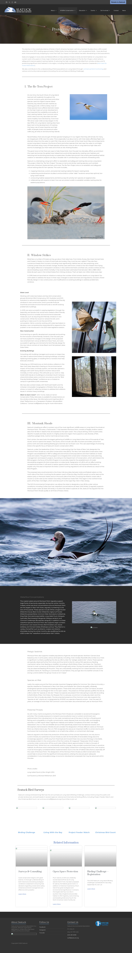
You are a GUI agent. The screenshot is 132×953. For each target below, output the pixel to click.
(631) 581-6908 (71, 935)
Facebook (42, 927)
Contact (116, 10)
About (53, 10)
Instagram (42, 930)
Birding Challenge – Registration (98, 873)
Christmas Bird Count (105, 832)
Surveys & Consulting (30, 871)
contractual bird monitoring (93, 69)
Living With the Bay (52, 832)
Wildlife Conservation (67, 10)
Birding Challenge (26, 832)
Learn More (22, 894)
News (124, 10)
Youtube (42, 933)
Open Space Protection (65, 871)
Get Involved (104, 10)
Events (93, 10)
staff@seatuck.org (73, 938)
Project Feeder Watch (79, 832)
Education (82, 10)
